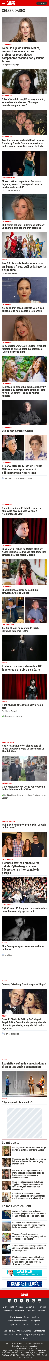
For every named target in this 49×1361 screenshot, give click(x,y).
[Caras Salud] (24, 1275)
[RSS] (33, 1300)
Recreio (25, 1324)
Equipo (19, 1334)
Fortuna (42, 1307)
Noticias (19, 1307)
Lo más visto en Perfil (17, 1206)
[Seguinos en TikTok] (27, 1300)
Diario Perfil (8, 1307)
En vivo (43, 3)
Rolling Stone (36, 1320)
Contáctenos (39, 1330)
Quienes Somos (24, 1330)
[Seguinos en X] (21, 1300)
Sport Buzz (15, 1324)
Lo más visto (11, 1142)
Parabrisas (19, 1310)
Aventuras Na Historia (17, 1320)
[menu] (3, 3)
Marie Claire (31, 1307)
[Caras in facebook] (15, 1300)
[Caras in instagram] (9, 1300)
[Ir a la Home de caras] (11, 4)
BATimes (41, 1310)
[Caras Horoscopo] (24, 1286)
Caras (26, 1317)
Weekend (8, 1310)
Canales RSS (9, 1330)
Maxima (35, 1324)
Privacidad (8, 1334)
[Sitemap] (39, 1300)
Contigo (35, 1317)
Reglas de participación (34, 1334)
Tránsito (24, 1338)
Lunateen (31, 1310)
